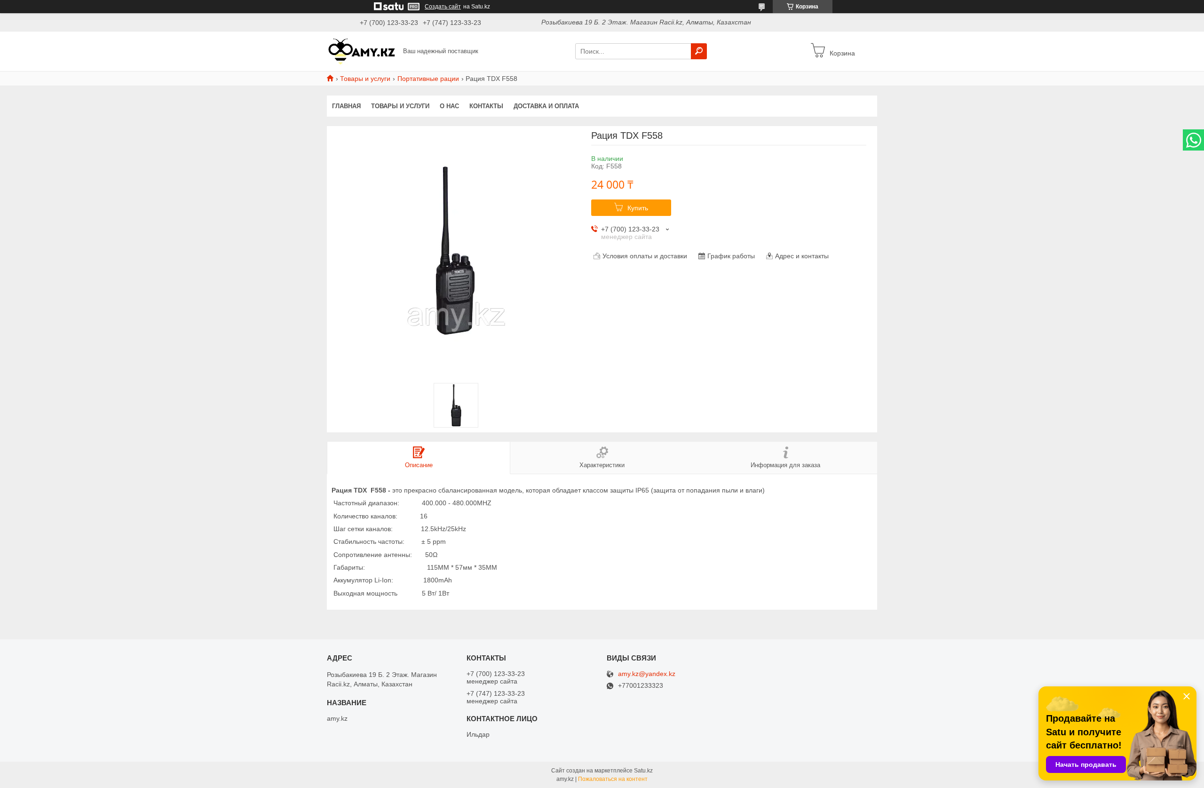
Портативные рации (428, 78)
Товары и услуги (365, 78)
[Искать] (699, 51)
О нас (449, 106)
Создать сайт (443, 6)
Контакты (486, 106)
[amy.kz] (362, 51)
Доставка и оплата (546, 106)
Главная (346, 106)
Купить (637, 208)
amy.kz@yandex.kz (646, 673)
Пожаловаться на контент (613, 779)
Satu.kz (643, 770)
